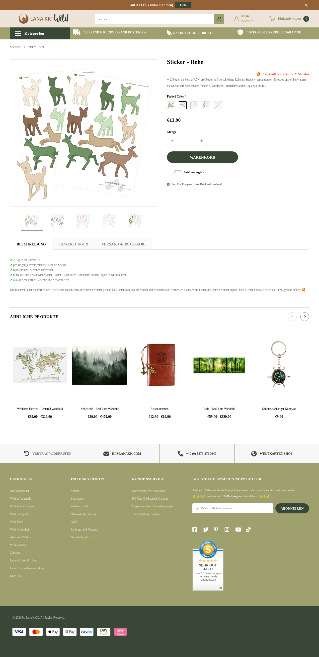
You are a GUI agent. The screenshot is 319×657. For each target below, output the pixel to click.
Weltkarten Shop (276, 453)
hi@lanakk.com (126, 453)
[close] (306, 5)
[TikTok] (249, 529)
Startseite (15, 47)
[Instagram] (228, 529)
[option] (110, 32)
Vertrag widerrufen (51, 453)
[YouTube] (239, 529)
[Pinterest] (217, 529)
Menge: (172, 132)
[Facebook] (196, 529)
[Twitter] (207, 529)
